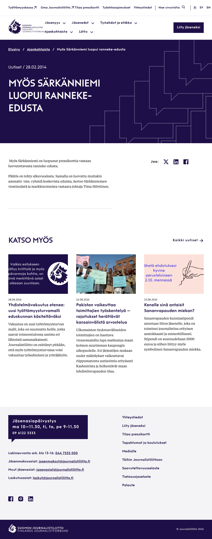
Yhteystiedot (143, 7)
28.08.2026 (15, 300)
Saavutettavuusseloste (140, 468)
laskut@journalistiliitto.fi (53, 478)
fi (195, 7)
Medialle (129, 451)
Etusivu (14, 49)
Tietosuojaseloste (136, 477)
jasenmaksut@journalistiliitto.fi (64, 461)
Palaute (128, 485)
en (209, 7)
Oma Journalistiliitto (56, 7)
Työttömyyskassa (20, 7)
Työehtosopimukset (116, 7)
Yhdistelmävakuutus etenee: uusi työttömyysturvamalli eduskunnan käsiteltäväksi (36, 311)
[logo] (26, 33)
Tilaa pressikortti (87, 7)
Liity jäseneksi (188, 27)
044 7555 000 (66, 453)
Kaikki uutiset (185, 240)
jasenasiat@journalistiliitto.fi (60, 470)
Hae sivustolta (169, 7)
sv (201, 7)
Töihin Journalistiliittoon (142, 460)
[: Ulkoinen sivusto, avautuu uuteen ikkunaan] (166, 161)
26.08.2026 (82, 300)
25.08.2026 (150, 300)
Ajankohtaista (38, 49)
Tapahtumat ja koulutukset (144, 443)
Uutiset (15, 67)
